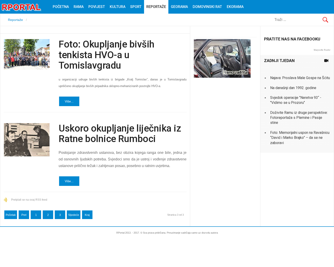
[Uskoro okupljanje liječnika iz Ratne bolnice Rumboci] (27, 140)
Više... (69, 101)
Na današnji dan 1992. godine (293, 88)
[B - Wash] (222, 76)
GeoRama (179, 7)
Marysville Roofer (322, 50)
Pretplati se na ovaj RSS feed (29, 199)
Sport (136, 7)
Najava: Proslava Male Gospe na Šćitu (300, 78)
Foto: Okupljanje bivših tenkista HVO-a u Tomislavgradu (106, 55)
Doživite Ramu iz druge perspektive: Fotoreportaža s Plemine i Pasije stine (299, 117)
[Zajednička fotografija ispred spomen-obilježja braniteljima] (27, 54)
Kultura (117, 7)
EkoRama (235, 7)
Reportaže (156, 7)
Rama (79, 7)
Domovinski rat (207, 7)
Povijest (96, 7)
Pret (23, 215)
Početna (61, 7)
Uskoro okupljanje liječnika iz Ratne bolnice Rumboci (120, 133)
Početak (11, 215)
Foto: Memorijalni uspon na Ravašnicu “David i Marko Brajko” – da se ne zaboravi (299, 137)
